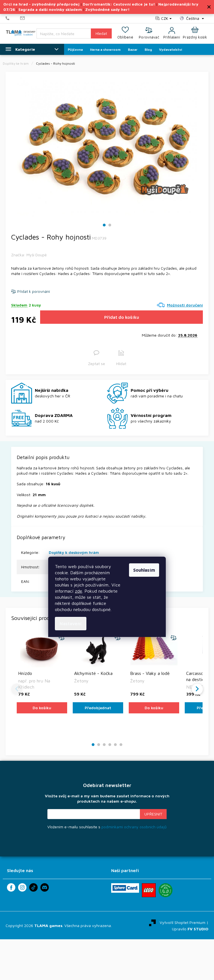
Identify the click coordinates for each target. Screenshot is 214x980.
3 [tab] (104, 745)
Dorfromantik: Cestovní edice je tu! (119, 4)
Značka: (29, 254)
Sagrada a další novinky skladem (50, 9)
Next (197, 689)
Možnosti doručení (185, 305)
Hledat (101, 33)
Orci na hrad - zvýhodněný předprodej (41, 4)
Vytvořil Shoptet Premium (182, 922)
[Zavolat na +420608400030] (13, 18)
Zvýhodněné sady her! (107, 9)
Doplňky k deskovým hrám (74, 552)
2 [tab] (110, 225)
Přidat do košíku (121, 317)
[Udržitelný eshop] (165, 890)
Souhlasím (144, 570)
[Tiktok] (33, 887)
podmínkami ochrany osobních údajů (134, 826)
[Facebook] (11, 887)
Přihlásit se (153, 814)
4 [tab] (110, 745)
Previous (16, 689)
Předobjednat (98, 707)
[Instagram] (22, 887)
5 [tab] (115, 745)
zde (78, 590)
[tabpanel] (107, 146)
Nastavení (71, 623)
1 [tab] (104, 225)
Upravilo (190, 928)
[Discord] (44, 887)
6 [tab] (121, 745)
